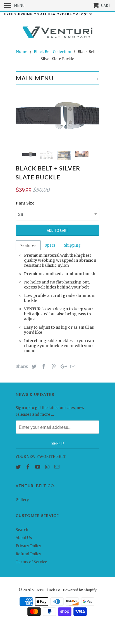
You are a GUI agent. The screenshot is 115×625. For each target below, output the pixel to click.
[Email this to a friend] (72, 366)
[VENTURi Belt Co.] (57, 33)
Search (22, 529)
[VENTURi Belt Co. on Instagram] (48, 467)
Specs (50, 245)
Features (28, 245)
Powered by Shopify (80, 590)
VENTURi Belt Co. (46, 590)
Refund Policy (28, 554)
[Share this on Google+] (62, 366)
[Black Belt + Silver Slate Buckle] (57, 115)
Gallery (22, 499)
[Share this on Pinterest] (52, 366)
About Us (24, 537)
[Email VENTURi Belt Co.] (57, 467)
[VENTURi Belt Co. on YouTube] (38, 467)
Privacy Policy (28, 546)
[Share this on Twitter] (33, 366)
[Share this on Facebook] (43, 366)
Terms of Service (31, 562)
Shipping (72, 245)
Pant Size (25, 203)
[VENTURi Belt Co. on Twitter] (19, 467)
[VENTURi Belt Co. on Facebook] (28, 467)
